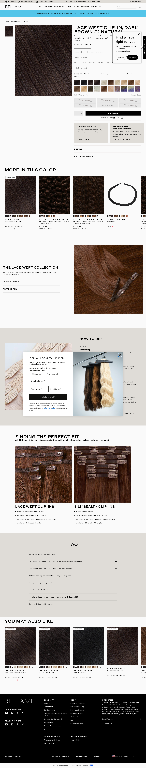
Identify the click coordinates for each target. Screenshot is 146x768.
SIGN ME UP (48, 397)
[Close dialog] (120, 355)
